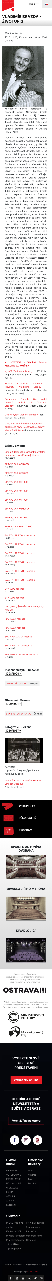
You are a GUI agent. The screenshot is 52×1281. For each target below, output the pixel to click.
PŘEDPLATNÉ (27, 818)
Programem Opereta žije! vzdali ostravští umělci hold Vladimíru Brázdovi (26, 402)
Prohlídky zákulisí (35, 1222)
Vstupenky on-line (26, 1080)
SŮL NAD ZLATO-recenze (18, 636)
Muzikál (32, 1183)
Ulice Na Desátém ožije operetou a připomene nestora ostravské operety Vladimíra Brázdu (25, 427)
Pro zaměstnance (15, 1240)
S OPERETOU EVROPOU (18, 713)
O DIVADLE (12, 1187)
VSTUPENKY (27, 806)
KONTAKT (11, 1205)
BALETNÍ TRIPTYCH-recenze (20, 535)
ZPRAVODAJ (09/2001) (17, 464)
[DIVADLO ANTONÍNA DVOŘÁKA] (26, 866)
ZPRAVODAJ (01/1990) (16, 482)
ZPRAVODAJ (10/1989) (16, 490)
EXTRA (9, 1192)
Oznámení (31, 1240)
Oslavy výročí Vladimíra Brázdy (21, 414)
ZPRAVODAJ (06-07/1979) (18, 526)
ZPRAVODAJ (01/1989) (16, 499)
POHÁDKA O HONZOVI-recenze (21, 654)
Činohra (32, 1174)
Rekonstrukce (33, 1227)
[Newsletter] (35, 1278)
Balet (30, 1179)
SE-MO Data (32, 1271)
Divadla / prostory (15, 1235)
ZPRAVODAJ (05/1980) (17, 508)
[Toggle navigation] (47, 4)
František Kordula (32, 780)
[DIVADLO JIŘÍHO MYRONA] (26, 908)
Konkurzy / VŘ (13, 1231)
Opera (31, 1170)
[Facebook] (11, 1278)
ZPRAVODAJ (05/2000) (17, 473)
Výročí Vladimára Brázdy (19, 371)
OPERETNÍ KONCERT (17, 683)
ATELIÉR (10, 1196)
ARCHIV (10, 1200)
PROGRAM (25, 830)
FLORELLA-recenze (15, 618)
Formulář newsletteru (26, 1120)
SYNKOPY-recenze (14, 588)
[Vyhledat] (29, 1278)
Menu (32, 4)
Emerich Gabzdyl (14, 783)
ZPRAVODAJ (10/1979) (16, 517)
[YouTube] (17, 1278)
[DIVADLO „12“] (26, 950)
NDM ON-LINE (13, 1183)
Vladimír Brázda (13, 780)
